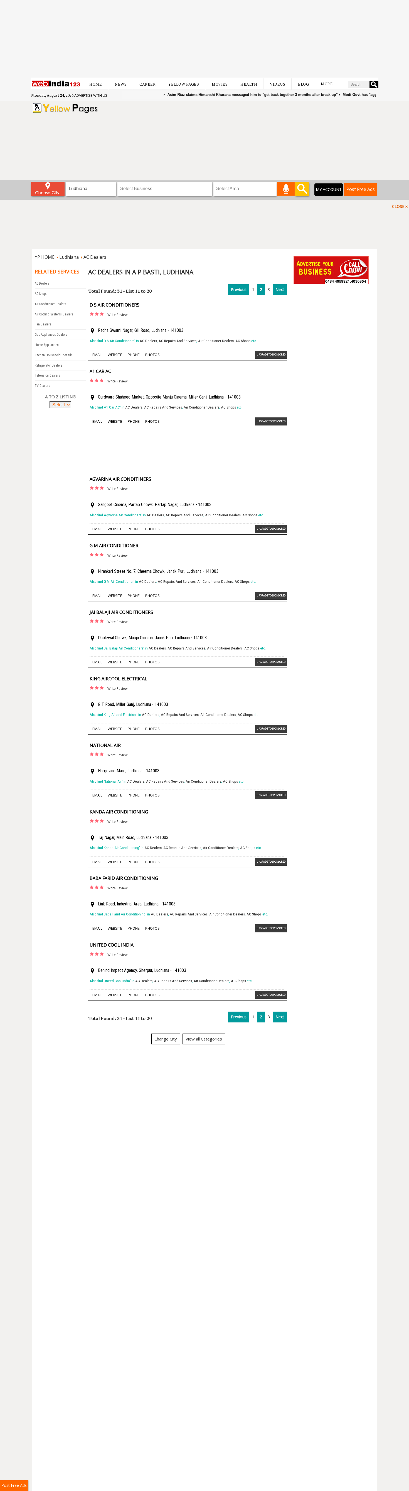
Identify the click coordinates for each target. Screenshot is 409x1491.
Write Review (117, 314)
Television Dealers (47, 375)
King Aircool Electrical (118, 679)
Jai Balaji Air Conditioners (121, 612)
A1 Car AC (100, 371)
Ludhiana (69, 257)
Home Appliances (47, 345)
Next (279, 289)
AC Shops (41, 294)
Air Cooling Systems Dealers (54, 314)
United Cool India (112, 945)
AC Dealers (94, 257)
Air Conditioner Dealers (50, 304)
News (121, 84)
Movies (220, 84)
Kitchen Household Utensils (54, 355)
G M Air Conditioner (114, 545)
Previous (239, 289)
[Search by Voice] (286, 189)
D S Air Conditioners (114, 305)
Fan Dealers (43, 324)
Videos (277, 84)
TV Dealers (42, 386)
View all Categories (204, 1039)
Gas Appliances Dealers (51, 335)
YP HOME (45, 257)
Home (95, 84)
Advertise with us (90, 95)
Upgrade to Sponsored (271, 354)
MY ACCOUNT (329, 189)
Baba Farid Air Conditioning (124, 878)
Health (248, 84)
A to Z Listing (60, 396)
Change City (165, 1039)
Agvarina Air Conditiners (120, 479)
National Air (105, 745)
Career (147, 84)
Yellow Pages (183, 84)
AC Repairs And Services (177, 341)
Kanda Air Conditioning (119, 812)
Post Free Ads (360, 189)
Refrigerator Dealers (48, 365)
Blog (303, 84)
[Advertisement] (204, 39)
